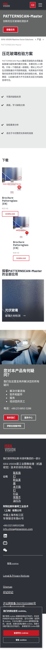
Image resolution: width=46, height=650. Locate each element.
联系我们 (11, 417)
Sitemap (7, 586)
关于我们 (17, 488)
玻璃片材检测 (12, 315)
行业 (15, 493)
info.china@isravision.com (18, 528)
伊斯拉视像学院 (14, 426)
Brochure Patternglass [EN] (9, 200)
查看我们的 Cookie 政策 (30, 626)
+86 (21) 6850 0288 (21, 408)
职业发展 (17, 481)
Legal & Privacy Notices (16, 575)
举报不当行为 (17, 499)
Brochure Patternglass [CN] (20, 245)
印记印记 (8, 592)
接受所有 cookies (21, 633)
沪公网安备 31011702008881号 (19, 603)
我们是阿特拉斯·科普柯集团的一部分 (21, 458)
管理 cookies (13, 563)
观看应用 (10, 29)
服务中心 (28, 417)
